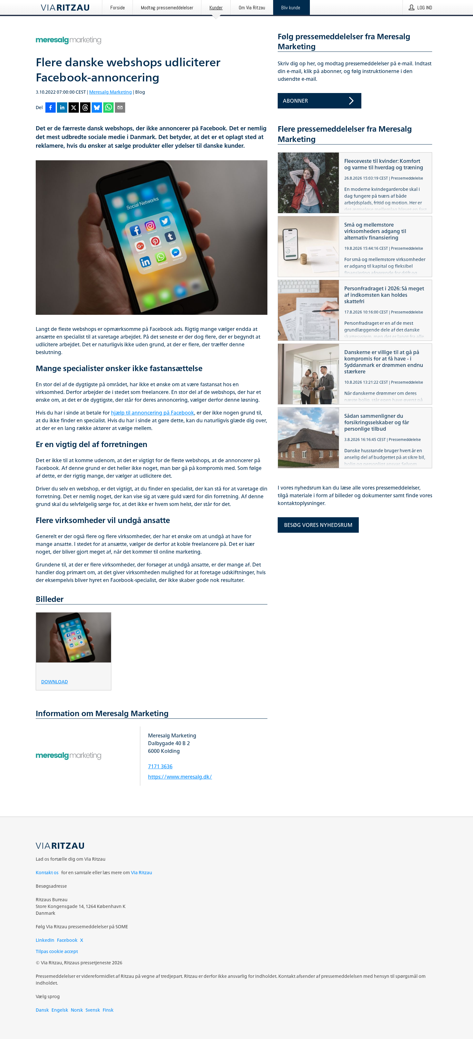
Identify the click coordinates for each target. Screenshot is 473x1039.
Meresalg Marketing (110, 92)
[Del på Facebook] (50, 108)
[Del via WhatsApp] (108, 108)
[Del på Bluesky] (97, 108)
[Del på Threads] (85, 108)
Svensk (93, 1010)
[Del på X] (74, 108)
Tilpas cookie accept (57, 951)
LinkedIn (45, 940)
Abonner (295, 100)
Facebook (67, 940)
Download (54, 681)
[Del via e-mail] (120, 108)
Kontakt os (47, 872)
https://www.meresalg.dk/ (180, 777)
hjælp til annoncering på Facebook (152, 413)
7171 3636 (160, 766)
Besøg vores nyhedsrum (318, 524)
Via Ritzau (141, 872)
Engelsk (59, 1010)
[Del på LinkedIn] (62, 108)
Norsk (77, 1010)
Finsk (108, 1010)
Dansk (42, 1010)
